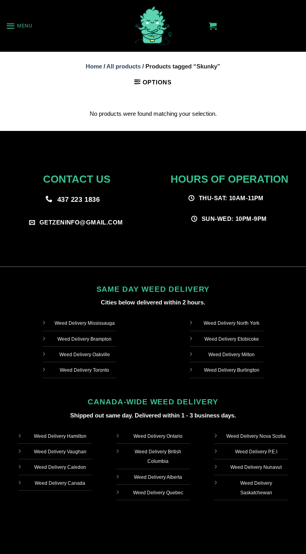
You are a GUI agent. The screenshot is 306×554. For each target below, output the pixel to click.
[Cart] (213, 26)
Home (94, 66)
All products (123, 66)
